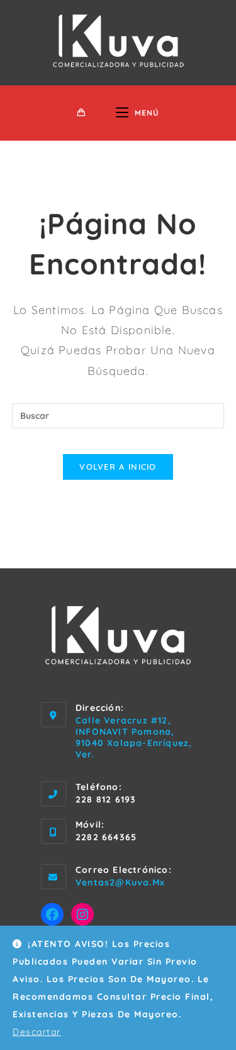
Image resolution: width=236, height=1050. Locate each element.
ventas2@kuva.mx (120, 882)
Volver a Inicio (118, 467)
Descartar (37, 1031)
